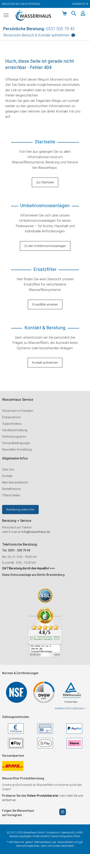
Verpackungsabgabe (20, 836)
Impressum (53, 832)
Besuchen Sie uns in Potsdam (21, 4)
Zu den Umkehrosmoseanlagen (45, 246)
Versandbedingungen (16, 443)
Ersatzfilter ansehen (45, 304)
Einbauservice (11, 417)
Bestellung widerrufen (20, 509)
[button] (73, 13)
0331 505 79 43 (60, 28)
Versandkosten (65, 842)
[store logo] (33, 15)
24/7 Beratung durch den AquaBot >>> (28, 568)
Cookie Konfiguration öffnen (65, 836)
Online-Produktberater (43, 795)
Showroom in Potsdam (17, 410)
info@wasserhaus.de (36, 531)
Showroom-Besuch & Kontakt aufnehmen (36, 35)
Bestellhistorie (11, 489)
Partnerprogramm (14, 436)
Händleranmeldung (14, 430)
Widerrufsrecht (41, 836)
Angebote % (80, 4)
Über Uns (8, 469)
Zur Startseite (45, 182)
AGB (79, 832)
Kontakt (7, 476)
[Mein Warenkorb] (64, 13)
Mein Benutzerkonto (15, 482)
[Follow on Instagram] (62, 812)
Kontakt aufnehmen (45, 362)
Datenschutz (68, 832)
